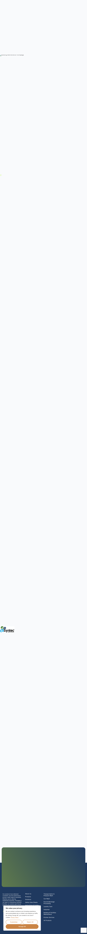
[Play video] (0, 175)
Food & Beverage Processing (49, 902)
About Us (28, 894)
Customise (13, 922)
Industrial (46, 909)
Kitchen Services (49, 917)
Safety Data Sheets (31, 902)
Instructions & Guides (32, 905)
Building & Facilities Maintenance (50, 913)
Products (28, 896)
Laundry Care (48, 906)
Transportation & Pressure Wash (49, 894)
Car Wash (47, 899)
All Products (47, 920)
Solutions (28, 899)
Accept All (22, 926)
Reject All (30, 922)
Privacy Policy (15, 917)
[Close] (39, 907)
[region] (22, 918)
